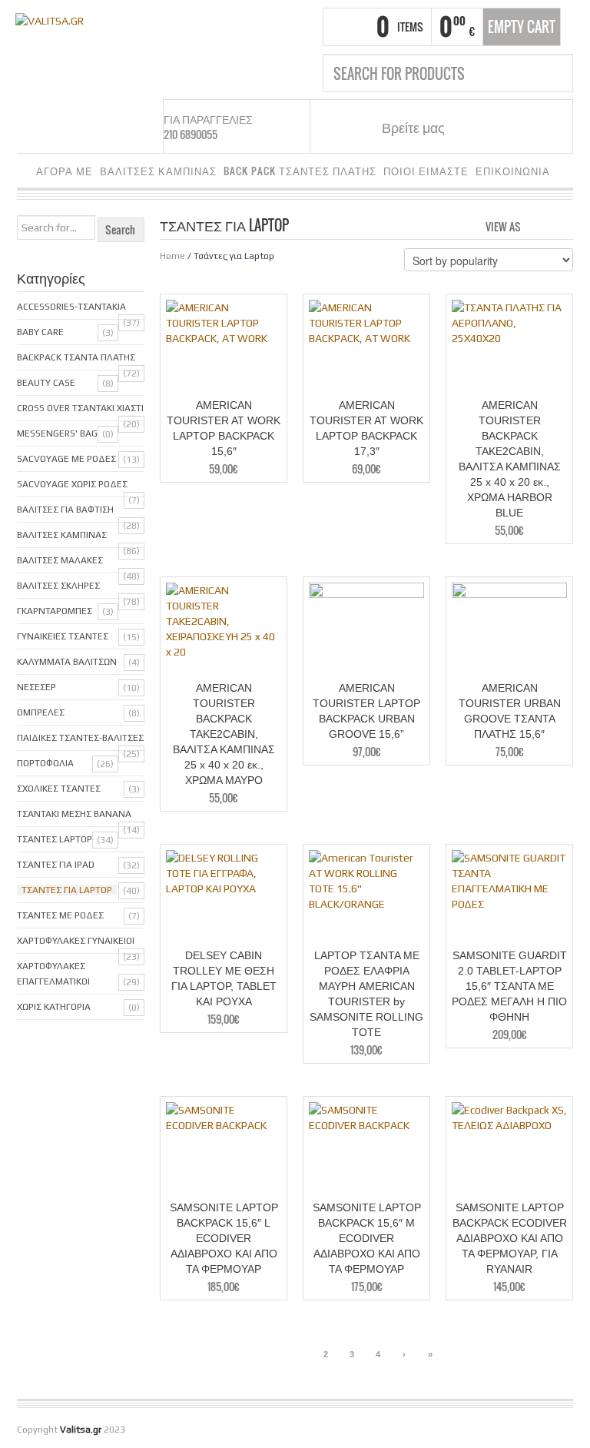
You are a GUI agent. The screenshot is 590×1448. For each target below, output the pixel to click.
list (562, 225)
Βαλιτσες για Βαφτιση (65, 509)
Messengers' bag (57, 433)
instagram (494, 126)
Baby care (40, 332)
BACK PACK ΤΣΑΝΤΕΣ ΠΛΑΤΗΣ (300, 171)
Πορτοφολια (45, 763)
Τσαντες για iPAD (55, 864)
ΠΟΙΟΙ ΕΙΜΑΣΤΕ (426, 171)
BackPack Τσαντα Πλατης (76, 357)
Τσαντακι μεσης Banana (74, 814)
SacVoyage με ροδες (66, 458)
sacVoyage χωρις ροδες (72, 484)
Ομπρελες (41, 712)
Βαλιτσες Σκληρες (58, 585)
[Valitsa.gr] (49, 19)
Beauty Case (46, 382)
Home (172, 256)
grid (536, 225)
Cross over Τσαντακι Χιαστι (80, 408)
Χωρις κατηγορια (54, 1006)
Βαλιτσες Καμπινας (62, 535)
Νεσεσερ (36, 687)
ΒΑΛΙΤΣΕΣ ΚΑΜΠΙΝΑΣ (158, 171)
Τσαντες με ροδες (60, 915)
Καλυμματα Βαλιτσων (67, 661)
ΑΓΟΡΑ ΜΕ (64, 171)
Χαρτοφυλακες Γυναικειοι (75, 940)
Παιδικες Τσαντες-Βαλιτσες (80, 737)
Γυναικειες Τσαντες (62, 636)
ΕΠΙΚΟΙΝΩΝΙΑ (513, 171)
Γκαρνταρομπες (54, 611)
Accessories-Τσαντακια (71, 306)
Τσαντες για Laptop (67, 890)
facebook (474, 126)
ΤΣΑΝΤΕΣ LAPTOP (54, 839)
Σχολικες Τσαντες (59, 788)
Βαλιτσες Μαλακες (60, 560)
